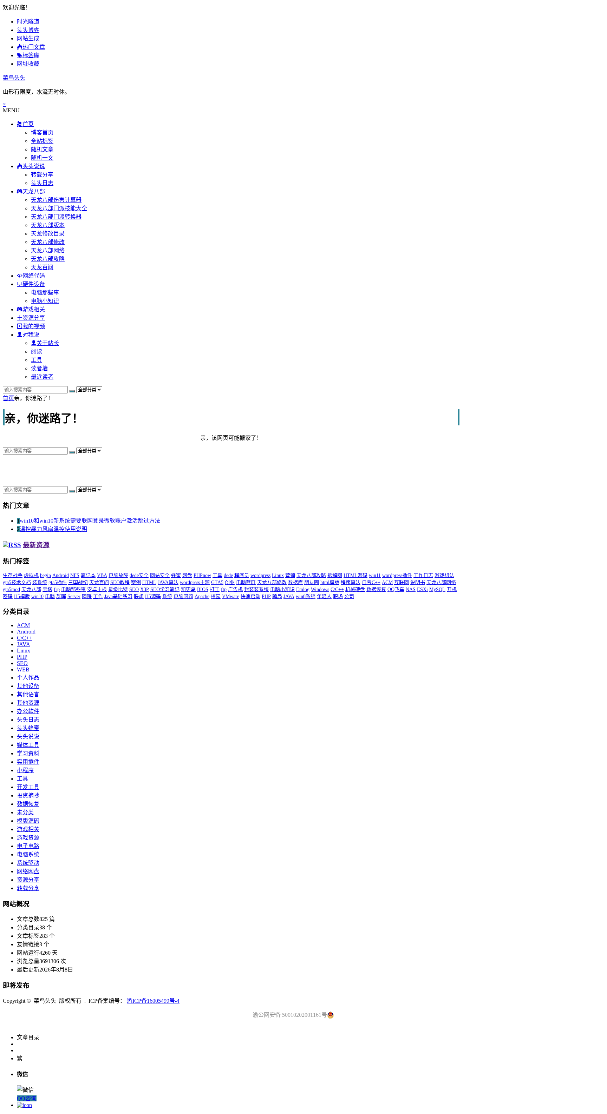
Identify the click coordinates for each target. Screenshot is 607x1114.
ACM (387, 582)
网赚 (87, 596)
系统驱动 (28, 863)
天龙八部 (31, 589)
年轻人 (324, 596)
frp (57, 589)
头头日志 (42, 183)
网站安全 (160, 575)
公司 (349, 596)
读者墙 (39, 368)
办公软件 (28, 711)
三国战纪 (78, 582)
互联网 (401, 582)
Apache (202, 596)
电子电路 (28, 846)
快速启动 (250, 596)
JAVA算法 (168, 582)
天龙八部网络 (48, 250)
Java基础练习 (118, 596)
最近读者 (42, 377)
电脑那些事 (45, 293)
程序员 (241, 575)
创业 (230, 582)
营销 (290, 575)
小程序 (25, 770)
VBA (102, 575)
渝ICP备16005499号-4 (153, 1001)
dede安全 (139, 575)
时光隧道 (28, 22)
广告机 (235, 589)
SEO (134, 589)
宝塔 (47, 589)
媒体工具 (28, 745)
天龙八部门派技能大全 (59, 208)
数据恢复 (376, 589)
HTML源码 (355, 575)
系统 (167, 596)
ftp (224, 589)
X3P (144, 589)
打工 (215, 589)
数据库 (295, 582)
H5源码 (153, 596)
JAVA (288, 596)
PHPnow (202, 575)
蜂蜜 (176, 575)
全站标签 (42, 141)
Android (60, 575)
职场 (338, 596)
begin (45, 575)
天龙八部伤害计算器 (56, 200)
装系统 (39, 582)
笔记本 (88, 575)
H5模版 (22, 596)
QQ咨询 (27, 1098)
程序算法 (350, 582)
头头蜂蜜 (28, 728)
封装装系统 (256, 589)
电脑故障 (118, 575)
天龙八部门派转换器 (56, 217)
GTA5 (217, 582)
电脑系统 (28, 854)
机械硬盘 (355, 589)
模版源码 (28, 821)
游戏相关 (28, 829)
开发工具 (28, 787)
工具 (36, 360)
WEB (23, 669)
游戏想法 (444, 575)
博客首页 (42, 132)
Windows (320, 589)
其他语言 (28, 694)
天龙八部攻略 (48, 259)
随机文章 (42, 149)
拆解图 (334, 575)
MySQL (437, 589)
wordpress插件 (397, 575)
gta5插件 (57, 582)
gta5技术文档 (17, 582)
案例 (136, 582)
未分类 (25, 812)
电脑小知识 (45, 301)
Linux (278, 575)
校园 (216, 596)
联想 (139, 596)
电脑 (50, 596)
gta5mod (11, 589)
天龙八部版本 (48, 225)
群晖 (61, 596)
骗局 (277, 596)
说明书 (417, 582)
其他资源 (28, 703)
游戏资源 (28, 838)
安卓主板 (97, 589)
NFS (74, 575)
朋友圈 (311, 582)
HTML (149, 582)
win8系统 (305, 596)
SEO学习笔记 (165, 589)
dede (228, 575)
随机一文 (42, 158)
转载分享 (42, 175)
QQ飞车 (395, 589)
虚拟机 (31, 575)
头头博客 (28, 30)
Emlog (302, 589)
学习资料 (28, 753)
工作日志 (423, 575)
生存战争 (12, 575)
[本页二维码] (24, 1105)
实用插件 (28, 762)
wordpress (260, 575)
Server (73, 596)
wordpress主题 (195, 582)
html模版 (329, 582)
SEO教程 (120, 582)
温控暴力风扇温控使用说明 (53, 529)
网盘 (187, 575)
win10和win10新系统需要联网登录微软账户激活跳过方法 (90, 521)
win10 (37, 596)
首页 (8, 398)
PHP (266, 596)
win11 (375, 575)
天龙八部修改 (48, 242)
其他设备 (28, 686)
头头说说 (28, 737)
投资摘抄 (28, 795)
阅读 (36, 351)
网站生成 (28, 38)
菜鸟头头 (14, 78)
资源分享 (28, 880)
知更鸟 (188, 589)
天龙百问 (42, 267)
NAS (411, 589)
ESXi (422, 589)
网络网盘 (28, 871)
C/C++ (337, 589)
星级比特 (118, 589)
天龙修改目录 (48, 234)
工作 (98, 596)
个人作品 (28, 678)
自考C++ (371, 582)
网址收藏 (28, 64)
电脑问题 (183, 596)
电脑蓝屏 (246, 582)
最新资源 (36, 545)
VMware (230, 596)
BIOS (202, 589)
